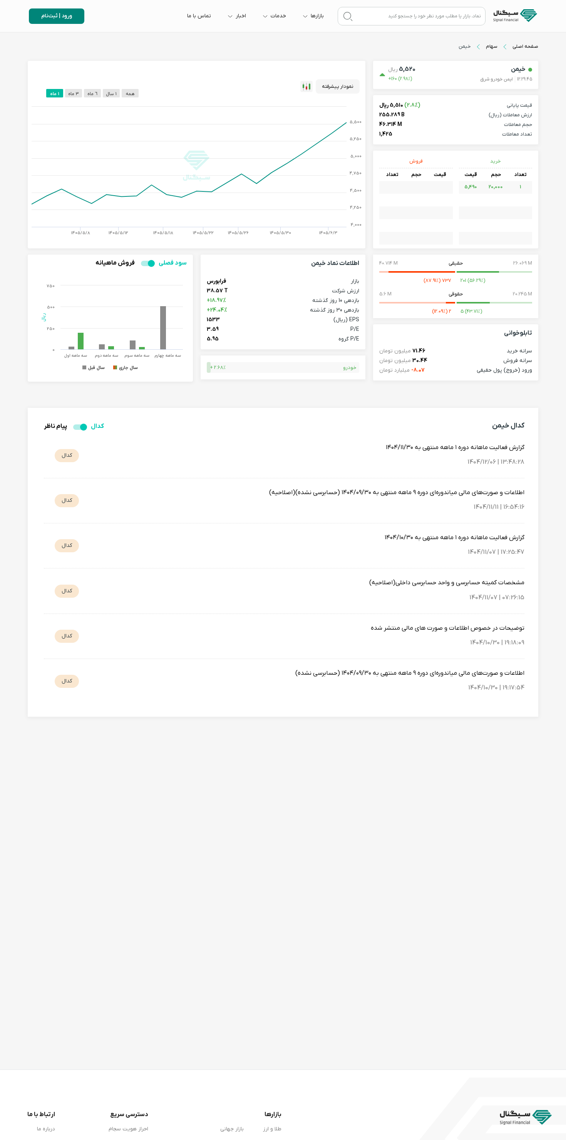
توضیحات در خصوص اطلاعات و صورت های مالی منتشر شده (447, 628)
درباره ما (46, 1129)
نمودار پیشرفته (337, 86)
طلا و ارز (272, 1129)
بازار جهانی (232, 1129)
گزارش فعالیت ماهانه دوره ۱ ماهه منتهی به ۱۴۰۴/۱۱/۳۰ (455, 447)
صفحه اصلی (525, 46)
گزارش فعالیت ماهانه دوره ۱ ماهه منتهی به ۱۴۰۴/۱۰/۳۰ (454, 538)
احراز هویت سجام (128, 1129)
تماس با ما (199, 16)
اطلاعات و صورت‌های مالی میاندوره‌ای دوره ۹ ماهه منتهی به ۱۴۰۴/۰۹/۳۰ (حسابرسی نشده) (409, 673)
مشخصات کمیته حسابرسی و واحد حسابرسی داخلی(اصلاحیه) (446, 583)
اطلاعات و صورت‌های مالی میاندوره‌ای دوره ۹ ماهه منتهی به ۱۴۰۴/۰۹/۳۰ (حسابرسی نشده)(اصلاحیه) (396, 492)
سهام (491, 46)
